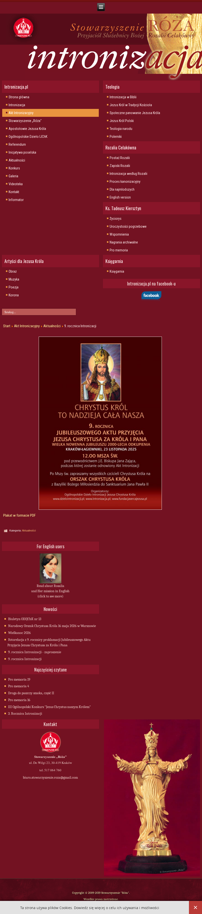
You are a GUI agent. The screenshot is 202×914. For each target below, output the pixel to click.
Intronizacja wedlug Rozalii (128, 174)
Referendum (17, 144)
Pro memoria (119, 250)
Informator (16, 200)
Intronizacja (17, 105)
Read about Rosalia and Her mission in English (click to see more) (50, 591)
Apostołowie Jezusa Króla (27, 129)
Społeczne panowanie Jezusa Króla (135, 113)
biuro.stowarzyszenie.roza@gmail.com (50, 777)
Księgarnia (117, 271)
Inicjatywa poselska (22, 152)
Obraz (13, 271)
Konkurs (14, 168)
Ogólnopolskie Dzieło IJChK (28, 137)
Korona (14, 295)
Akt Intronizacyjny (21, 113)
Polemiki (116, 137)
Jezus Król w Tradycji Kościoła (131, 105)
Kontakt (14, 192)
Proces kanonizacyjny (125, 181)
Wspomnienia (119, 234)
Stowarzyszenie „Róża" (25, 121)
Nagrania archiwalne (124, 242)
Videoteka (16, 184)
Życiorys (115, 219)
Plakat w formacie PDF (19, 515)
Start (6, 326)
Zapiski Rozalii (120, 166)
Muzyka (14, 279)
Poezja (13, 287)
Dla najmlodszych (122, 189)
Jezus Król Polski (122, 121)
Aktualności (17, 160)
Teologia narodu (121, 129)
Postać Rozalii (120, 158)
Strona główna (19, 97)
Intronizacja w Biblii (123, 97)
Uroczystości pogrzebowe (128, 226)
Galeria (13, 176)
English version (120, 197)
